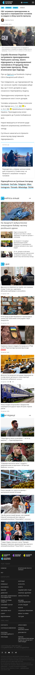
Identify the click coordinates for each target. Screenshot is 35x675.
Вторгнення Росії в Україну (24, 569)
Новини (3, 568)
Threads (14, 187)
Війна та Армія (23, 613)
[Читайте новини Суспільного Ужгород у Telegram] (15, 652)
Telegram (22, 184)
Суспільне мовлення (8, 628)
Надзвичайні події (24, 590)
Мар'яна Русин (9, 20)
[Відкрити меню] (33, 2)
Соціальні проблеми (25, 610)
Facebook (5, 184)
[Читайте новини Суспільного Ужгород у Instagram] (5, 652)
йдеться (10, 74)
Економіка (4, 587)
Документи (22, 632)
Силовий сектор (7, 605)
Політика (4, 607)
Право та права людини (6, 601)
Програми (4, 637)
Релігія (20, 607)
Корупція (21, 581)
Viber (29, 184)
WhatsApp (22, 187)
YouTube (13, 184)
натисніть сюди (25, 668)
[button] (18, 106)
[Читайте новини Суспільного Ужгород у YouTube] (9, 652)
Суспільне (24, 666)
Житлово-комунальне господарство (9, 596)
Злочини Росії (6, 610)
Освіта (20, 587)
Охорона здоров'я (24, 593)
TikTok (30, 187)
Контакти (4, 625)
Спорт (3, 613)
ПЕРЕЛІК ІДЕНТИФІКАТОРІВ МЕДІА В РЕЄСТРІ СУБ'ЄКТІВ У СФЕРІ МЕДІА (26, 639)
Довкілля (4, 593)
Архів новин (22, 625)
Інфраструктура (23, 596)
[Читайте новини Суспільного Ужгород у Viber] (12, 652)
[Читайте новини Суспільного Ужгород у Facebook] (2, 652)
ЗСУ (2, 572)
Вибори (3, 590)
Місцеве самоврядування (24, 601)
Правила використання (23, 628)
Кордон (15, 7)
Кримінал (22, 7)
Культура (21, 584)
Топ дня (21, 616)
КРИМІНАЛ (8, 7)
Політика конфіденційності (7, 633)
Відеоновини (5, 616)
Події (3, 581)
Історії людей (23, 605)
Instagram (5, 187)
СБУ (2, 7)
